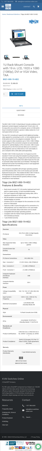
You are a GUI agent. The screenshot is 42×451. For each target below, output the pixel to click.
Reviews (21, 115)
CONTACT (27, 7)
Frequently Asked (7, 409)
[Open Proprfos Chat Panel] (38, 447)
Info (21, 106)
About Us (5, 405)
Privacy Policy (36, 437)
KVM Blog (5, 421)
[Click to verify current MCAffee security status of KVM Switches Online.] (31, 445)
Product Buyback (7, 418)
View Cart (5, 425)
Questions (21, 110)
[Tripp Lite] (34, 23)
